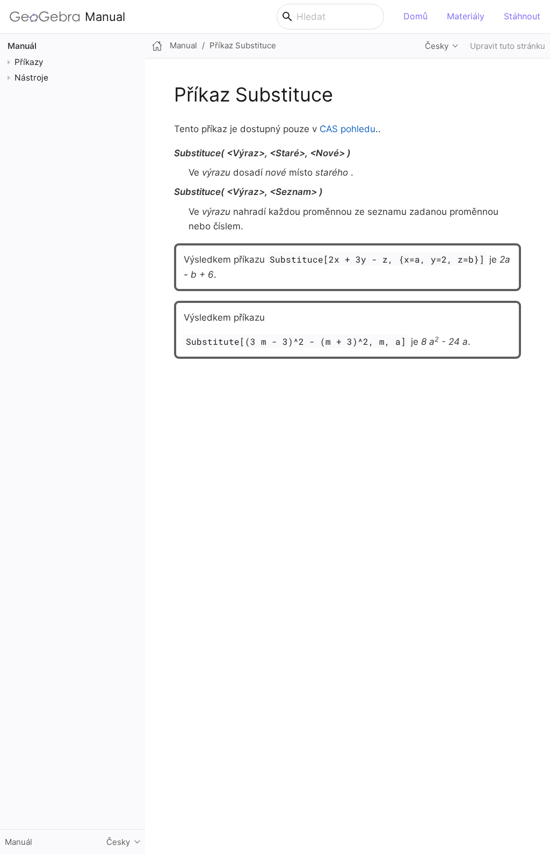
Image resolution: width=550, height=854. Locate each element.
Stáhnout (522, 16)
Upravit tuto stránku (507, 46)
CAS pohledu (347, 129)
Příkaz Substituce (242, 45)
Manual (105, 17)
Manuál (22, 46)
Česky (436, 46)
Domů (415, 16)
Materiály (465, 16)
